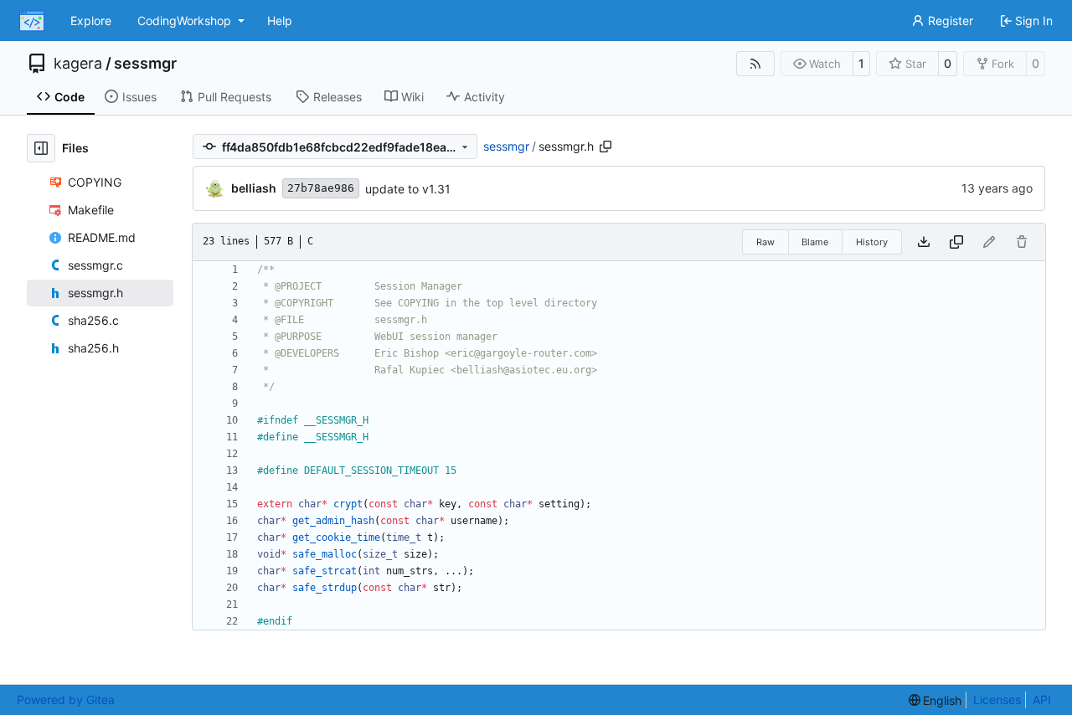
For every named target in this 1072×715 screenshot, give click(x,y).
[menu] (935, 700)
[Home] (31, 21)
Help (279, 20)
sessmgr (145, 63)
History (872, 242)
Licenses (997, 699)
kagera (78, 63)
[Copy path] (605, 146)
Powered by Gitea (66, 699)
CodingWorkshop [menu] (184, 20)
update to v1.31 (408, 189)
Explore (90, 20)
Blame (814, 242)
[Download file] (923, 242)
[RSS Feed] (755, 63)
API (1042, 699)
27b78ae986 (320, 188)
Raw (765, 242)
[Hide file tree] (41, 148)
